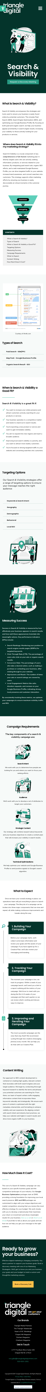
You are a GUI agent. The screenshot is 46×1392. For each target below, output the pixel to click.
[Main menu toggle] (40, 8)
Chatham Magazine (23, 1340)
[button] (3, 8)
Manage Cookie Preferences (23, 1387)
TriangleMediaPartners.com (27, 1382)
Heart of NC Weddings (23, 1331)
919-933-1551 (23, 1361)
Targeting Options (14, 247)
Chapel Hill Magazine (23, 1334)
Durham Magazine (23, 1337)
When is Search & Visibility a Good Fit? (21, 244)
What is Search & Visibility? (17, 238)
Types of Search (13, 241)
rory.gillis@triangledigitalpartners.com (23, 1358)
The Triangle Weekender (23, 1328)
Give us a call (26, 1218)
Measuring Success (14, 250)
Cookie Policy (27, 1377)
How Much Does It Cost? (16, 262)
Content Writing (13, 259)
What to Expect (13, 256)
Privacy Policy (19, 1377)
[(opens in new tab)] (23, 307)
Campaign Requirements (16, 253)
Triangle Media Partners (23, 1326)
